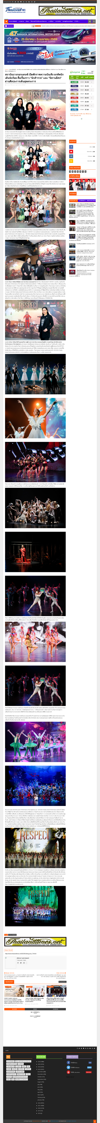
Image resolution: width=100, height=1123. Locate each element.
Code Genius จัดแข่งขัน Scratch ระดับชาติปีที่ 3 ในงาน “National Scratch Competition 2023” (86, 252)
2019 (39, 1110)
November (40, 1074)
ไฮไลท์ (28, 1074)
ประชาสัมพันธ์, (22, 85)
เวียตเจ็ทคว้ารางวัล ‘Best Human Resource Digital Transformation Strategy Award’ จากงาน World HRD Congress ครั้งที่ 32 (82, 273)
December (40, 1071)
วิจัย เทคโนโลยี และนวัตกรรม (39, 21)
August (39, 1082)
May (39, 1089)
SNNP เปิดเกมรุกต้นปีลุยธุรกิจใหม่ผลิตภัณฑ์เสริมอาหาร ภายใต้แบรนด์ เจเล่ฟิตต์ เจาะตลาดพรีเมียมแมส (86, 205)
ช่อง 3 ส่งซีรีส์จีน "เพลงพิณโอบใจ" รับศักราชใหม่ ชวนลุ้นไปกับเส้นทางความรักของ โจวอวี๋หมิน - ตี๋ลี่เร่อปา (86, 222)
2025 (39, 1064)
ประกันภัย (58, 21)
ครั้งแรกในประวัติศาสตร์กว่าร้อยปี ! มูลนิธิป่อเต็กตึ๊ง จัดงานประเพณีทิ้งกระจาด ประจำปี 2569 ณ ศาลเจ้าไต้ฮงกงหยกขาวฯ (56, 1001)
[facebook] (12, 2)
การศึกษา (51, 21)
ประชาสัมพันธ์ (13, 21)
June (39, 1087)
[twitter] (15, 2)
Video (8, 1079)
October (40, 1076)
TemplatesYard (54, 1121)
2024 (39, 1066)
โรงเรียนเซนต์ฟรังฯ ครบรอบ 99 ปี (85, 243)
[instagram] (32, 2)
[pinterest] (18, 2)
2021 (39, 1105)
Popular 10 (73, 200)
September (40, 1079)
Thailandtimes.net (37, 1121)
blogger (14, 1009)
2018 (39, 1113)
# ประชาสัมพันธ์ (12, 935)
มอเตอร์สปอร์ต (10, 1071)
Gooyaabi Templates (71, 1121)
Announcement (91, 201)
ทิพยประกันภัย (21, 1074)
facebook (55, 1009)
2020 (39, 1108)
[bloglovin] (21, 2)
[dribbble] (23, 2)
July (39, 1084)
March (39, 1095)
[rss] (26, 2)
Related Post (9, 982)
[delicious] (34, 2)
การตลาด (21, 21)
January (40, 1100)
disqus (35, 1009)
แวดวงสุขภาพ (10, 1066)
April (39, 1092)
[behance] (29, 2)
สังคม (27, 21)
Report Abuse (70, 1077)
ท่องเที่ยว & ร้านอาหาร (21, 1079)
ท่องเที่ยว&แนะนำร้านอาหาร (20, 1076)
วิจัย (13, 1079)
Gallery (9, 1076)
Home (6, 69)
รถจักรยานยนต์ (20, 1071)
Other (76, 21)
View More (63, 981)
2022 (39, 1103)
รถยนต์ (8, 1069)
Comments (82, 200)
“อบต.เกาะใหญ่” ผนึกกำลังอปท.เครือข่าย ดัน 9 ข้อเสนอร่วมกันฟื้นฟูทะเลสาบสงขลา (34, 1000)
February (40, 1097)
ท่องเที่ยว (14, 1069)
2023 (39, 1069)
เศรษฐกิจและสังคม (68, 21)
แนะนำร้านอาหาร (11, 1074)
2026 (39, 1061)
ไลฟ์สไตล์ (28, 1069)
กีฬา (28, 1066)
